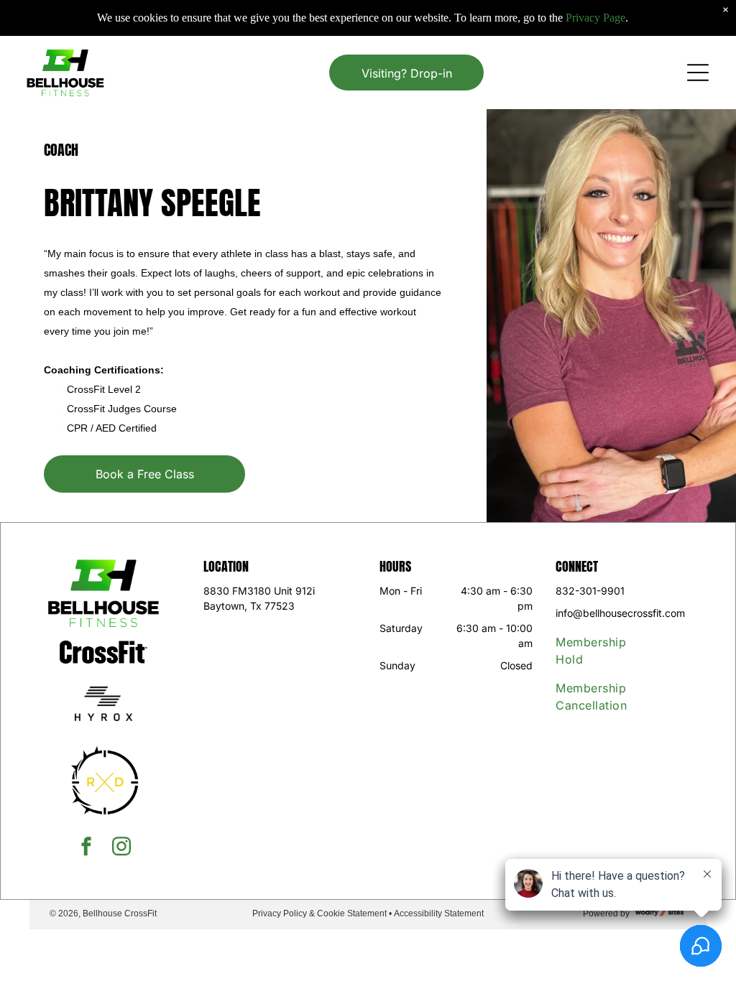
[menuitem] (603, 651)
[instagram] (121, 847)
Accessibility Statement (439, 913)
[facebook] (86, 847)
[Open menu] (698, 72)
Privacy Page (595, 17)
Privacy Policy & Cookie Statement (319, 913)
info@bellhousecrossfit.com (620, 613)
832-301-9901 (590, 591)
